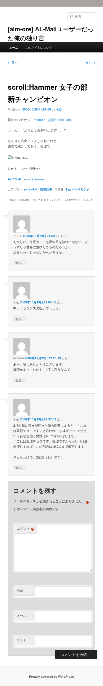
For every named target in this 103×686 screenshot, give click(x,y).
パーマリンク (81, 189)
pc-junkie (30, 189)
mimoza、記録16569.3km (52, 119)
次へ (90, 62)
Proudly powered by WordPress (51, 676)
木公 (59, 109)
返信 (19, 262)
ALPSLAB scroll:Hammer (26, 179)
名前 (20, 590)
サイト (21, 639)
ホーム (13, 47)
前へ (13, 62)
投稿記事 (46, 189)
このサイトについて (38, 47)
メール (21, 615)
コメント (25, 528)
